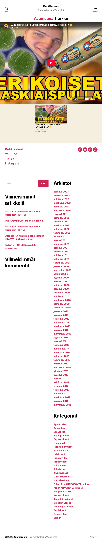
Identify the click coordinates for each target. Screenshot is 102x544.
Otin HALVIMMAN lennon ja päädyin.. (24, 220)
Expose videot (61, 439)
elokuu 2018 (60, 341)
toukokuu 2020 (61, 292)
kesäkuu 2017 (60, 386)
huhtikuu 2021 (61, 255)
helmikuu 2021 (61, 259)
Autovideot (59, 428)
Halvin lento (59, 454)
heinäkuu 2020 (61, 285)
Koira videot (59, 465)
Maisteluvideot (61, 476)
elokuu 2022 (60, 214)
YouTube (11, 154)
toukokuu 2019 (61, 318)
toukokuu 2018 (61, 345)
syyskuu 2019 (60, 315)
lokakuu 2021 (60, 236)
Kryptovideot (60, 473)
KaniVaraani (51, 6)
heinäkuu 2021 (61, 244)
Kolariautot (59, 469)
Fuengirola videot (62, 446)
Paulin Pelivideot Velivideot (67, 488)
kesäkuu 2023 (61, 191)
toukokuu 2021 (61, 251)
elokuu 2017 (59, 378)
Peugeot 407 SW (62, 491)
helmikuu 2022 (61, 229)
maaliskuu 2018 (61, 352)
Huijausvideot (60, 458)
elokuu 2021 (59, 240)
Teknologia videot (63, 506)
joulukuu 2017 (60, 363)
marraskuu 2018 (62, 333)
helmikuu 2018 (61, 356)
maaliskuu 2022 (62, 225)
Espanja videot (61, 435)
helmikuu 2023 (61, 206)
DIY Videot (59, 431)
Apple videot (60, 424)
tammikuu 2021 (61, 262)
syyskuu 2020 (61, 277)
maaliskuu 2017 (61, 397)
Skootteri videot (62, 503)
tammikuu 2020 (62, 307)
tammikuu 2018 (61, 360)
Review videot (61, 495)
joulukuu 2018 (61, 330)
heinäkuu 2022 (61, 218)
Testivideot (59, 510)
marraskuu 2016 (62, 404)
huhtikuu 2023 (61, 199)
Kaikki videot (14, 149)
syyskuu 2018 (60, 337)
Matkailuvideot (61, 480)
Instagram (12, 163)
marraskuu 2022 (62, 210)
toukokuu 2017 (61, 390)
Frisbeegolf (59, 443)
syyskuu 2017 (60, 375)
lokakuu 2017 (60, 371)
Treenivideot (60, 514)
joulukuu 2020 (61, 266)
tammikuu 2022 (61, 233)
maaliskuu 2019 (61, 326)
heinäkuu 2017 (61, 382)
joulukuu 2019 (61, 311)
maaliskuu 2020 (62, 300)
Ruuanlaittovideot (63, 499)
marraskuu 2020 (62, 270)
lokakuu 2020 (60, 274)
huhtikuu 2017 (61, 393)
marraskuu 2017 (62, 367)
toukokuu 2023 (61, 195)
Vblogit (57, 517)
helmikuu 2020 (61, 304)
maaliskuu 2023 (62, 203)
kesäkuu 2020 (61, 289)
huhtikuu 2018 (61, 348)
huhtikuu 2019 (61, 322)
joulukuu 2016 (61, 401)
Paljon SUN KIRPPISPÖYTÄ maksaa (71, 484)
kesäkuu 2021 (60, 247)
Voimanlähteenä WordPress (43, 537)
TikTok (9, 158)
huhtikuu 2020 (61, 296)
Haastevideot (60, 450)
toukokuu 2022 (61, 221)
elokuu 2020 (60, 281)
